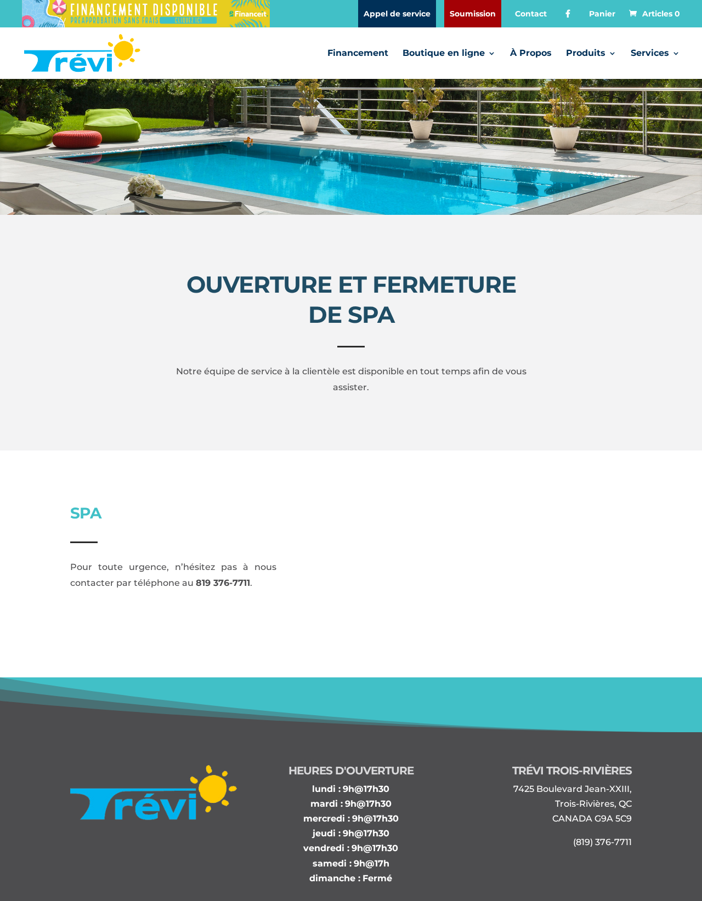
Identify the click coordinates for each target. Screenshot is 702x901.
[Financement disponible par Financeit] (146, 13)
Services (650, 53)
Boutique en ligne (444, 53)
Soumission (473, 14)
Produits (585, 53)
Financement (357, 53)
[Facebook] (568, 13)
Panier (602, 14)
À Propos (531, 53)
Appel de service (397, 14)
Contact (531, 14)
